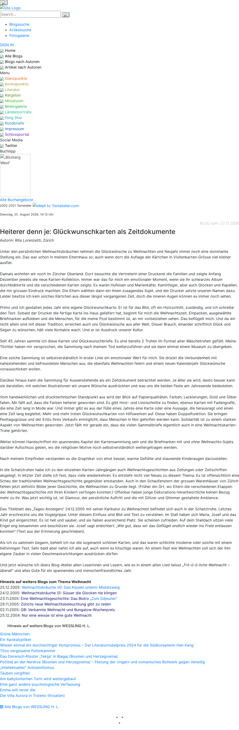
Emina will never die (17, 690)
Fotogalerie (19, 35)
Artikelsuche (20, 30)
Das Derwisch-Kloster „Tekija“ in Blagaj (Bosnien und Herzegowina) (59, 656)
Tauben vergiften (15, 673)
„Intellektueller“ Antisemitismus (27, 667)
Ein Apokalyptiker (15, 639)
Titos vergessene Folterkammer (28, 650)
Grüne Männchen (15, 634)
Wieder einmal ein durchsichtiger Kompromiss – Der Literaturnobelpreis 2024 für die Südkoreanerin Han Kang (96, 645)
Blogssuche (19, 24)
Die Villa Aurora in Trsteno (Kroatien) (32, 695)
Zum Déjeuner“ (104, 598)
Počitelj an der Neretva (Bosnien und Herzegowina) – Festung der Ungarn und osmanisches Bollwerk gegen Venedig (102, 662)
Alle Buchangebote (16, 199)
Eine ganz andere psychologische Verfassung (40, 684)
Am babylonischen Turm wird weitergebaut (38, 678)
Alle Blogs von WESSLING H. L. (31, 706)
